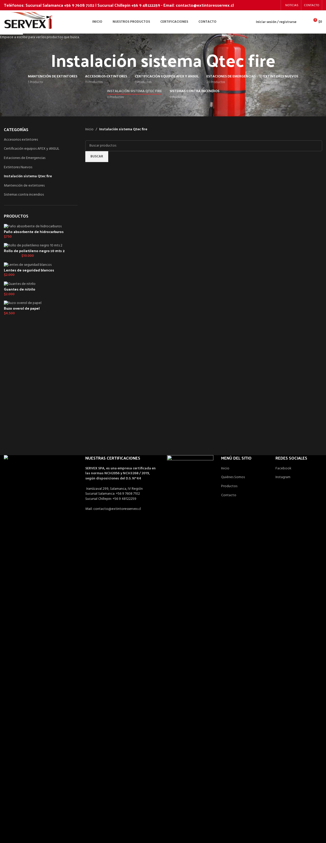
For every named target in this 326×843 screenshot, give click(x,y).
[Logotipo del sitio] (28, 22)
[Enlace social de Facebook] (268, 5)
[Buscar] (303, 22)
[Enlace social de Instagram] (275, 5)
